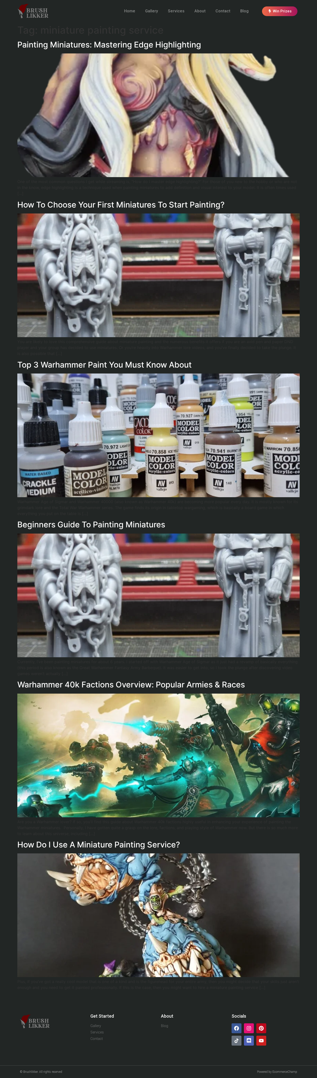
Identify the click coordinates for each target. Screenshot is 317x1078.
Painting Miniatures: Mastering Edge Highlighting (109, 44)
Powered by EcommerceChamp (277, 1072)
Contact (222, 11)
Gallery (151, 11)
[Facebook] (236, 1028)
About (200, 11)
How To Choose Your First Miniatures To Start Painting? (121, 205)
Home (129, 11)
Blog (244, 11)
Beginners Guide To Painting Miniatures (91, 524)
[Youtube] (261, 1041)
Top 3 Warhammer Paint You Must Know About (104, 365)
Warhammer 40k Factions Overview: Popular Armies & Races (131, 684)
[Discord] (249, 1041)
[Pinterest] (261, 1028)
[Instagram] (249, 1028)
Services (176, 11)
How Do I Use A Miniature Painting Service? (98, 844)
